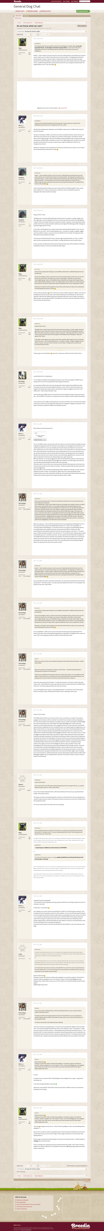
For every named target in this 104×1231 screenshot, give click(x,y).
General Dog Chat (28, 28)
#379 (35, 1054)
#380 (35, 1108)
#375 (35, 823)
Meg (20, 48)
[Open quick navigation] (86, 22)
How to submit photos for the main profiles (28, 1204)
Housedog (22, 503)
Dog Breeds (74, 1)
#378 (35, 1003)
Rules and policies (22, 1209)
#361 (35, 38)
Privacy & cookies (27, 1230)
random (21, 178)
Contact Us (76, 1179)
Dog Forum (66, 1)
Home (84, 1179)
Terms (22, 1230)
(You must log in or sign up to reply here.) (77, 1166)
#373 (35, 710)
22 (45, 34)
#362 (35, 116)
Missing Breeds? (21, 1202)
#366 (35, 318)
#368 (35, 424)
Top (87, 1179)
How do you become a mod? (24, 1206)
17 (33, 34)
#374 (35, 775)
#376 (35, 896)
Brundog (21, 381)
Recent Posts (18, 18)
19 (38, 34)
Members (26, 16)
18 (35, 34)
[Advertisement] (52, 94)
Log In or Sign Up (56, 1)
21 (42, 34)
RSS (89, 1179)
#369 (35, 493)
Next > (48, 34)
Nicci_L (21, 126)
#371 (35, 603)
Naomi (21, 785)
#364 (35, 210)
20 (40, 34)
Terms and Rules (87, 1181)
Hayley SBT (41, 28)
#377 (35, 944)
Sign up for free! (62, 108)
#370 (35, 560)
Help (81, 1179)
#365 (35, 264)
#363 (35, 168)
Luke (20, 954)
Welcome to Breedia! (22, 1200)
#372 (35, 654)
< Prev (25, 34)
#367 (35, 372)
